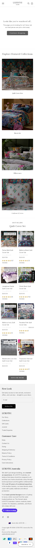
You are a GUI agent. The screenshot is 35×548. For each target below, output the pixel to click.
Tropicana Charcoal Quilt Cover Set (25, 360)
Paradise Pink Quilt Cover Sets (25, 324)
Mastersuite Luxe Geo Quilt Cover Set (9, 360)
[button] (6, 260)
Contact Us (5, 443)
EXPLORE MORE (17, 378)
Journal (4, 427)
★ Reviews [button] (33, 275)
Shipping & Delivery (8, 450)
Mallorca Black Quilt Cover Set (25, 251)
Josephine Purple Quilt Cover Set (8, 287)
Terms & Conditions (8, 456)
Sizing (4, 446)
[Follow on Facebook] (3, 517)
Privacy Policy (6, 459)
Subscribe (9, 406)
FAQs (3, 440)
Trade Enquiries (7, 430)
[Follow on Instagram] (8, 517)
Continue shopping (17, 33)
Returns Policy (6, 453)
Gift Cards (5, 424)
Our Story (5, 417)
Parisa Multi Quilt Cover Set (7, 251)
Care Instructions (7, 463)
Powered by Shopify (9, 532)
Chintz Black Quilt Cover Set (25, 287)
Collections (5, 420)
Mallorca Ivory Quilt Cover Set (8, 324)
